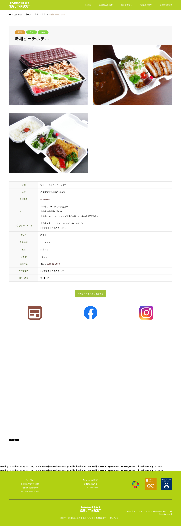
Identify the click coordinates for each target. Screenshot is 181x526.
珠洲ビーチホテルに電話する (90, 293)
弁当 (43, 32)
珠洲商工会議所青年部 (30, 487)
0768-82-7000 (46, 199)
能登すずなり (126, 4)
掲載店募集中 (146, 4)
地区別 (19, 32)
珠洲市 (88, 4)
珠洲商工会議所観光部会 (30, 484)
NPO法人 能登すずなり (30, 491)
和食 (31, 32)
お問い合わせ (166, 4)
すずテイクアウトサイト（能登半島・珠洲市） (151, 511)
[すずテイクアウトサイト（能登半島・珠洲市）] (19, 4)
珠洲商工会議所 (106, 4)
